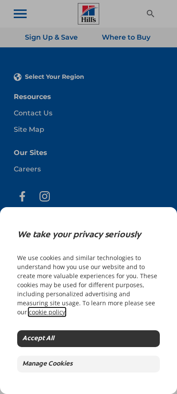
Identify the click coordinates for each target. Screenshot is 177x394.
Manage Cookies (47, 364)
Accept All (38, 338)
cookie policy (47, 312)
